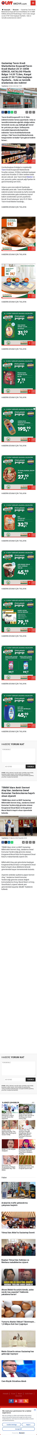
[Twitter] (6, 112)
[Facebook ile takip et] (11, 1401)
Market (30, 177)
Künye (13, 1393)
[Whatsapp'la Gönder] (12, 112)
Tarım (3, 170)
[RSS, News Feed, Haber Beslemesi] (25, 1401)
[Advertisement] (18, 40)
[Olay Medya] (14, 3)
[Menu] (33, 3)
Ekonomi (16, 9)
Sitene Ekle (18, 1396)
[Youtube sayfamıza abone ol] (16, 1401)
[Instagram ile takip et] (21, 1401)
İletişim (20, 1393)
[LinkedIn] (9, 112)
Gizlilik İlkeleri (29, 1393)
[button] (27, 112)
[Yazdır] (15, 112)
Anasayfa (7, 9)
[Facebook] (2, 112)
